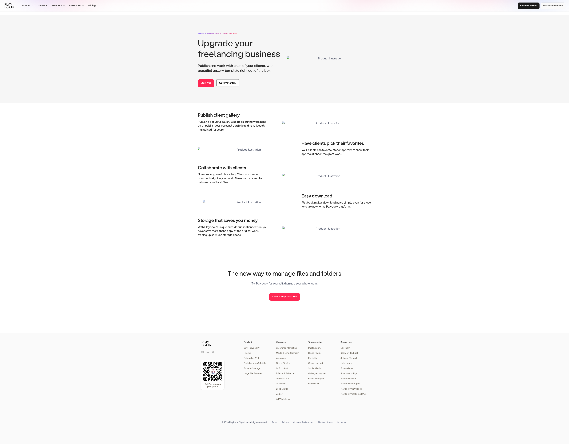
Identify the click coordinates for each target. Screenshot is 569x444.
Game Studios (283, 363)
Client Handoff (315, 363)
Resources (346, 342)
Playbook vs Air (348, 378)
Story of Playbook (349, 352)
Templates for (315, 342)
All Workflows (283, 399)
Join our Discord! (349, 358)
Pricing (92, 5)
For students (347, 368)
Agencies (281, 358)
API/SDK (42, 5)
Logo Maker (282, 388)
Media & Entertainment (287, 352)
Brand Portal (314, 352)
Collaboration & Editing (255, 363)
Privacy (285, 422)
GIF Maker (281, 383)
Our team (345, 347)
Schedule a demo (528, 5)
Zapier (279, 393)
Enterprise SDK (251, 358)
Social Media (314, 368)
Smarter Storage (252, 368)
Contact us (342, 422)
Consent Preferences (303, 422)
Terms (275, 422)
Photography (314, 347)
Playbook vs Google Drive (354, 393)
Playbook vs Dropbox (351, 388)
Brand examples (316, 378)
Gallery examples (317, 373)
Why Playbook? (251, 347)
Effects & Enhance (285, 373)
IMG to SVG (282, 368)
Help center (347, 363)
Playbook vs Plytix (350, 373)
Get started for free (553, 5)
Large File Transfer (253, 373)
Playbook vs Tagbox (351, 383)
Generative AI (283, 378)
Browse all (313, 383)
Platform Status (325, 422)
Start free (206, 82)
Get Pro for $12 (227, 82)
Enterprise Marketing (286, 347)
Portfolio (312, 358)
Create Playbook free (284, 296)
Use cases (281, 342)
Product (248, 342)
